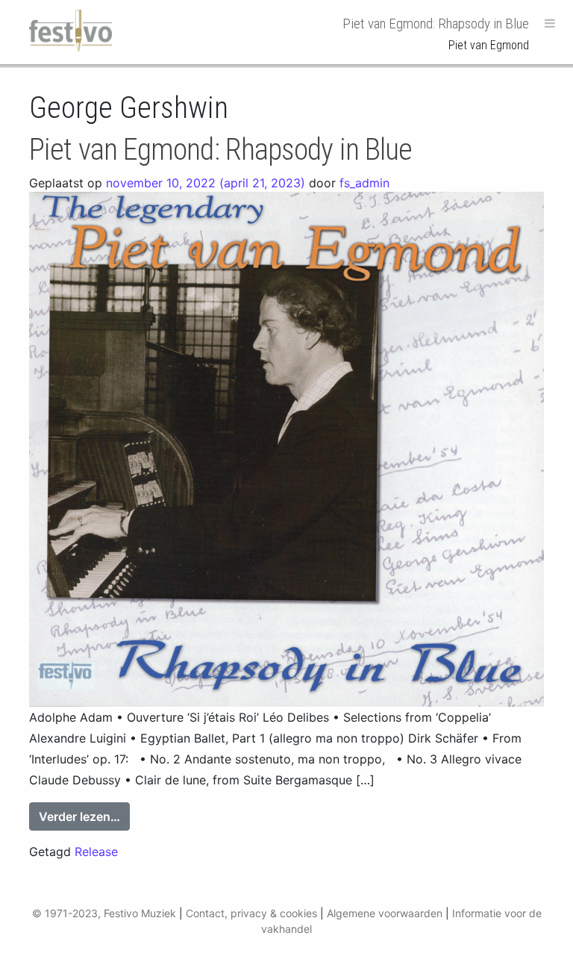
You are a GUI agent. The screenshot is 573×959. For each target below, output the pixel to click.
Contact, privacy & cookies (251, 913)
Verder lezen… (84, 816)
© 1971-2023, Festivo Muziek (104, 913)
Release (96, 851)
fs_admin (364, 182)
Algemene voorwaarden (384, 913)
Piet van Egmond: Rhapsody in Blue (220, 149)
